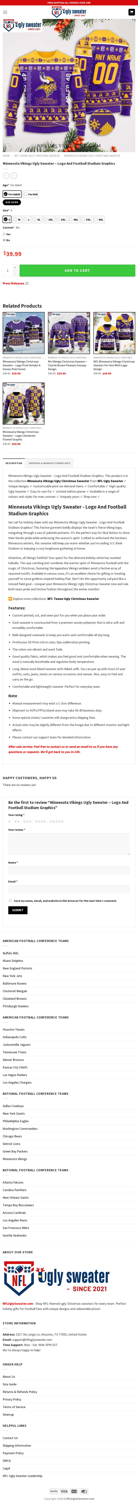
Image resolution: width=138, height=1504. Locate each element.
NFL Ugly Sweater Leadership (22, 1476)
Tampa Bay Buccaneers (18, 1205)
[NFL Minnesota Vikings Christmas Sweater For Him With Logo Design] (114, 333)
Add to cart (77, 270)
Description (14, 463)
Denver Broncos (13, 1060)
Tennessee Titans (14, 1052)
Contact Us (10, 1438)
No (8, 240)
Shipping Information (17, 1445)
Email (12, 881)
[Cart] (131, 12)
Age (6, 185)
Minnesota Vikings (15, 1159)
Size (6, 210)
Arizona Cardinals (14, 1213)
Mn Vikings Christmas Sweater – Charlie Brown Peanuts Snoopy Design (67, 365)
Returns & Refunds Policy (20, 1392)
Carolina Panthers (14, 1190)
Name (13, 862)
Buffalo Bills (11, 953)
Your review (16, 829)
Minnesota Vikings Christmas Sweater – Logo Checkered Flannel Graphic (21, 435)
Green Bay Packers (15, 1151)
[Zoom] (8, 147)
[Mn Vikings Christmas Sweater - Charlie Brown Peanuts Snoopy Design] (68, 333)
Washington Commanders (20, 1129)
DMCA (7, 1461)
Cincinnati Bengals (15, 991)
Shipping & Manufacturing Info (49, 463)
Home (6, 155)
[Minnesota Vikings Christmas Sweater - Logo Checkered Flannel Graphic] (23, 403)
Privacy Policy (12, 1399)
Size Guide (10, 1384)
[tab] (14, 463)
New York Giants (14, 1113)
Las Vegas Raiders (15, 1075)
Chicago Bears (12, 1136)
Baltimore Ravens (15, 983)
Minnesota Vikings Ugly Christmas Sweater (92, 155)
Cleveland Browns (15, 998)
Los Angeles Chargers (17, 1082)
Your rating (16, 815)
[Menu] (5, 12)
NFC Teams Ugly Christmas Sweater (37, 155)
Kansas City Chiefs (15, 1067)
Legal (6, 1468)
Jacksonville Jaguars (17, 1044)
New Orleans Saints (16, 1197)
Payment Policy (13, 1453)
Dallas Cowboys (13, 1106)
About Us (9, 1377)
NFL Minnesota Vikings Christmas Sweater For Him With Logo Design (114, 365)
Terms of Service (14, 1407)
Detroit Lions (11, 1144)
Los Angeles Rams (15, 1220)
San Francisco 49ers (16, 1228)
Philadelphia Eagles (16, 1121)
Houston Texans (14, 1029)
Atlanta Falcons (13, 1182)
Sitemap (8, 1414)
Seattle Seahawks (15, 1235)
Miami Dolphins (13, 961)
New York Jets (12, 976)
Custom (8, 227)
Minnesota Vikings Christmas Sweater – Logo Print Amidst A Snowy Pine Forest (21, 365)
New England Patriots (17, 968)
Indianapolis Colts (15, 1037)
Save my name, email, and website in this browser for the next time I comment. (65, 901)
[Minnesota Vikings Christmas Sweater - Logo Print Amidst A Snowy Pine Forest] (23, 333)
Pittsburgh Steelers (16, 1006)
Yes (8, 234)
